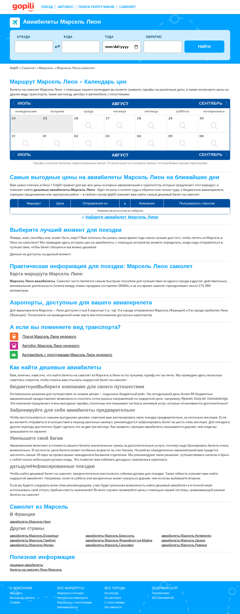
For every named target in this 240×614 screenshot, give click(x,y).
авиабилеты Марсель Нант (30, 521)
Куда (68, 37)
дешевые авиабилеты (26, 564)
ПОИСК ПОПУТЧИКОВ (96, 7)
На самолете (113, 607)
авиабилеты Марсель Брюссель (110, 535)
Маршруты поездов (70, 593)
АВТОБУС (66, 7)
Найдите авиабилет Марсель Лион (122, 217)
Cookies (15, 602)
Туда (109, 37)
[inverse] (57, 47)
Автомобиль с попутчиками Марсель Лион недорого (67, 354)
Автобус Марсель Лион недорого (50, 345)
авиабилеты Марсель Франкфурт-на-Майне (119, 540)
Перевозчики (160, 593)
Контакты (16, 593)
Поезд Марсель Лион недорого (49, 336)
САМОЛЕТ (127, 7)
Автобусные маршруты (72, 597)
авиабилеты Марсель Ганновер (110, 545)
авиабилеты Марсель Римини (184, 545)
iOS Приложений (163, 597)
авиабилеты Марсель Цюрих (183, 540)
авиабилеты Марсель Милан (32, 545)
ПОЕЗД (47, 7)
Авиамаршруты (67, 607)
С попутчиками (114, 602)
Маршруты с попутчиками (74, 602)
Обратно (154, 37)
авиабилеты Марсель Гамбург (33, 540)
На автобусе (113, 597)
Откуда (23, 37)
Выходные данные (22, 597)
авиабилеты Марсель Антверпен (186, 535)
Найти (204, 46)
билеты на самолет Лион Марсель (36, 569)
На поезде (112, 593)
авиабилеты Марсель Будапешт (34, 535)
